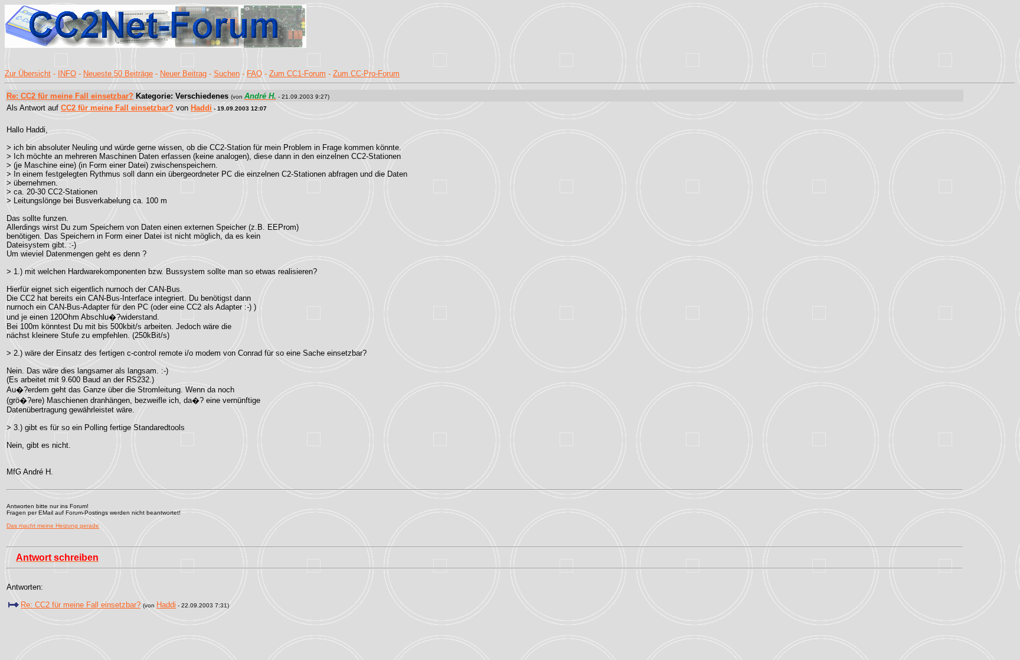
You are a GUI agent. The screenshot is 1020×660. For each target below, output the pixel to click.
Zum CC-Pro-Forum (366, 73)
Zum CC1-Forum (297, 73)
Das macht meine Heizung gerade (52, 525)
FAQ (254, 73)
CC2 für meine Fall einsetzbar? (117, 107)
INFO (67, 73)
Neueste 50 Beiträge (118, 73)
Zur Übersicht (28, 73)
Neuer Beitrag (183, 73)
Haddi (201, 107)
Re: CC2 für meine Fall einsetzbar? (69, 96)
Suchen (227, 73)
